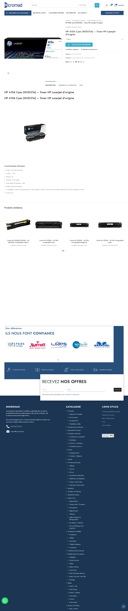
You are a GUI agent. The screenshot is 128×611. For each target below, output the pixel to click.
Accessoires (72, 548)
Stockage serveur (74, 453)
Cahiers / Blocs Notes (75, 482)
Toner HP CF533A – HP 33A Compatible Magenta (79, 241)
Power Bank (72, 570)
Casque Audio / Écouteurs (77, 504)
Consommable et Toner (94, 21)
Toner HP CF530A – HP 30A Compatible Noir (48, 241)
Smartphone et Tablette (74, 531)
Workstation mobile (74, 424)
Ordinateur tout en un (75, 446)
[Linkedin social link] (81, 62)
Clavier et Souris (74, 560)
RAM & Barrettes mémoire (77, 573)
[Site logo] (13, 5)
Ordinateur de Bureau (74, 434)
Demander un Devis (112, 13)
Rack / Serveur (73, 609)
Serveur (70, 450)
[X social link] (73, 62)
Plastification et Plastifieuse (76, 479)
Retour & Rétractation (108, 418)
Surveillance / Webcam (76, 523)
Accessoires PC (73, 421)
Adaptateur (72, 557)
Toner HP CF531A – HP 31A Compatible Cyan (110, 241)
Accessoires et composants (77, 437)
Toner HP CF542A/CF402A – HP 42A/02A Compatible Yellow (18, 241)
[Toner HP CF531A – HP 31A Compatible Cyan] (110, 225)
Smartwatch (72, 541)
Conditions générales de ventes (111, 412)
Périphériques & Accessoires (76, 554)
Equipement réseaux (73, 495)
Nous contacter (106, 425)
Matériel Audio (73, 511)
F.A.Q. (104, 422)
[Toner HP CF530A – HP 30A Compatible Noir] (49, 225)
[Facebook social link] (71, 62)
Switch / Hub (73, 586)
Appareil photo (73, 501)
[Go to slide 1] (63, 250)
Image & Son (71, 498)
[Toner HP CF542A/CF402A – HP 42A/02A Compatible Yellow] (18, 225)
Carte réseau (73, 596)
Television (72, 514)
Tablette (71, 538)
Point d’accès (73, 589)
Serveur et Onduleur (74, 606)
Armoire (71, 599)
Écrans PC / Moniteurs (75, 443)
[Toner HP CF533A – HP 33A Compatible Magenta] (79, 225)
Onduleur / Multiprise (75, 456)
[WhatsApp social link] (83, 62)
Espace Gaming (74, 567)
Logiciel (70, 459)
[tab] (50, 84)
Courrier (71, 469)
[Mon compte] (107, 5)
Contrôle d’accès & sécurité (76, 551)
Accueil (68, 21)
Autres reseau (73, 602)
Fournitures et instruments (76, 475)
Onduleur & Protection (74, 492)
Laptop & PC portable (75, 414)
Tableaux (71, 466)
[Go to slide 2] (65, 250)
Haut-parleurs (73, 508)
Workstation (72, 440)
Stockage (72, 580)
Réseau (70, 583)
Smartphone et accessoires (75, 427)
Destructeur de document (76, 485)
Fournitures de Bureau (74, 463)
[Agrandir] (8, 73)
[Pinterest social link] (78, 62)
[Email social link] (76, 62)
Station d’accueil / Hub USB (77, 576)
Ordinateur (71, 411)
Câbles (71, 564)
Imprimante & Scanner (78, 21)
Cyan (122, 39)
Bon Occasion (73, 417)
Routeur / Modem (74, 593)
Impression (71, 488)
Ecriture (71, 472)
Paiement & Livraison (108, 415)
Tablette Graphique (74, 544)
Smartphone (72, 535)
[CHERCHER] (97, 5)
